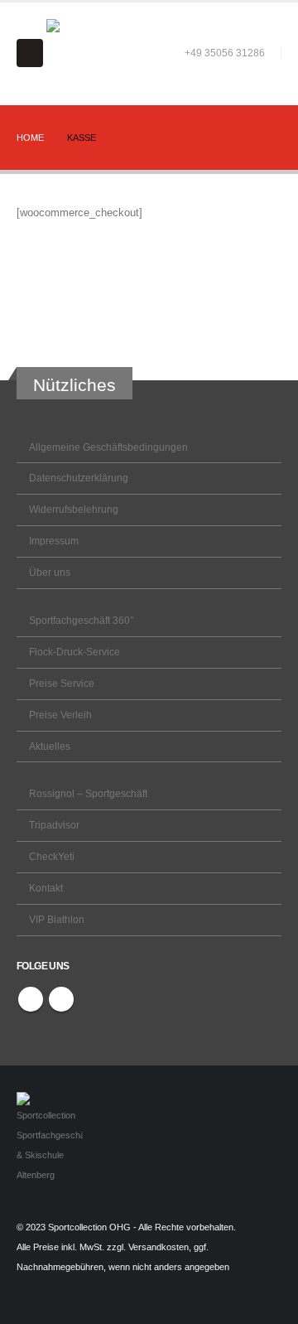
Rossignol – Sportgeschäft (88, 793)
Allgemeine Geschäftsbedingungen (108, 447)
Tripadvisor (54, 824)
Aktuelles (49, 746)
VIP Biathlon (56, 919)
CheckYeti (51, 856)
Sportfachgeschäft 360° (81, 620)
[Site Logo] (80, 53)
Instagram (61, 999)
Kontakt (46, 887)
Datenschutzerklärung (78, 477)
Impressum (54, 540)
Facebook (30, 999)
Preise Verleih (60, 714)
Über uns (49, 572)
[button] (30, 53)
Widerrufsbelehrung (73, 509)
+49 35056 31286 (225, 52)
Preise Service (61, 683)
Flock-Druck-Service (74, 651)
